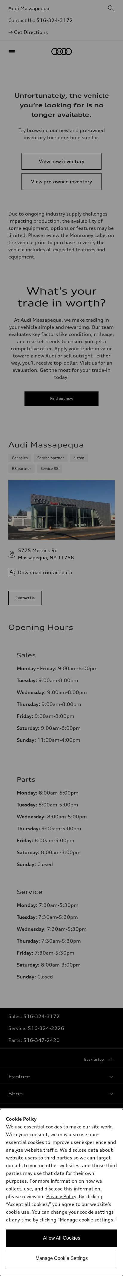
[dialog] (61, 1192)
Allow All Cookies (61, 1238)
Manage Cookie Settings (62, 1258)
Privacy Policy (61, 1196)
